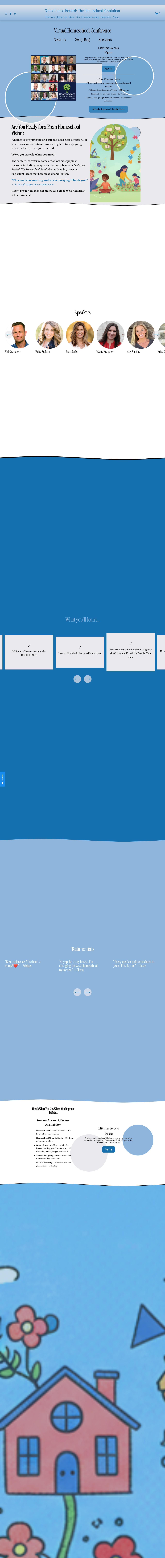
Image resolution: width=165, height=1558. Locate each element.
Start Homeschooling (87, 17)
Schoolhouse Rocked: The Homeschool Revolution (82, 11)
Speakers (105, 40)
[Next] (156, 335)
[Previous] (9, 335)
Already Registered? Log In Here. (108, 109)
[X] (6, 13)
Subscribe (106, 17)
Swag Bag (82, 40)
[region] (82, 337)
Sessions (60, 40)
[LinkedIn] (15, 13)
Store (72, 17)
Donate (2, 777)
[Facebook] (10, 13)
